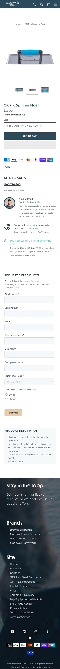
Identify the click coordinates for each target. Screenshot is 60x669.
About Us (16, 568)
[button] (30, 145)
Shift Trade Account (22, 603)
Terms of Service (20, 616)
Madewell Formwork (23, 542)
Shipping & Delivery (22, 594)
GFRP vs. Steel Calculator (25, 577)
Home (17, 24)
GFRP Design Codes (22, 581)
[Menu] (55, 4)
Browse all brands (21, 529)
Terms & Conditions (22, 612)
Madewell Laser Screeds (25, 534)
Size (6, 119)
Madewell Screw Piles (23, 538)
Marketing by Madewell (41, 663)
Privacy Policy (18, 608)
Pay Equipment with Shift (26, 599)
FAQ (13, 590)
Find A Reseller (19, 586)
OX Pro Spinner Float (35, 24)
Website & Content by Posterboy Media (30, 667)
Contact (15, 572)
